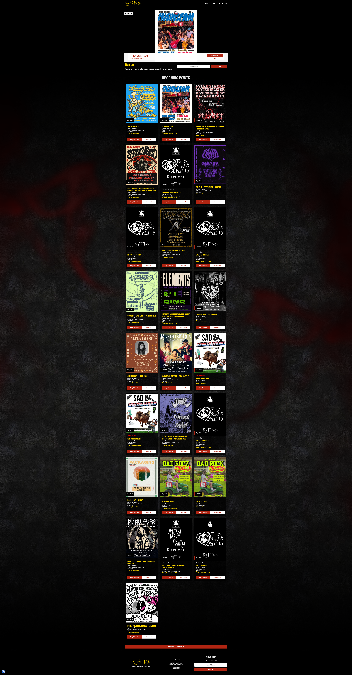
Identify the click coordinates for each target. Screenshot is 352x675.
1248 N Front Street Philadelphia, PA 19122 (176, 664)
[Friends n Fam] (176, 103)
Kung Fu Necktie (134, 133)
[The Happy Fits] (142, 103)
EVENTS (214, 3)
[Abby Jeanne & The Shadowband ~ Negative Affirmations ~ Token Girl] (142, 165)
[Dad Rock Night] (176, 477)
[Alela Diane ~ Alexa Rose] (142, 353)
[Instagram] (226, 3)
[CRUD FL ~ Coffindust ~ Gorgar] (210, 164)
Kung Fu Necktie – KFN (170, 133)
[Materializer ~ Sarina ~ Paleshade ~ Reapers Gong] (176, 36)
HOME (206, 3)
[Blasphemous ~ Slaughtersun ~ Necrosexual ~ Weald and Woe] (176, 413)
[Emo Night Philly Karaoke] (176, 166)
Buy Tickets (215, 55)
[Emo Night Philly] (142, 229)
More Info (149, 140)
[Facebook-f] (219, 3)
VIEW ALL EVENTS (176, 646)
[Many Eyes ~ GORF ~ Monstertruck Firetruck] (142, 538)
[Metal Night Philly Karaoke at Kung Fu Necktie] (176, 539)
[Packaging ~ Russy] (142, 477)
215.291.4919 (176, 668)
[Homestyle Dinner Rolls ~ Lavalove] (142, 602)
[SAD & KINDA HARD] (210, 353)
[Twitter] (222, 3)
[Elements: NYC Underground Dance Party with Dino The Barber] (176, 291)
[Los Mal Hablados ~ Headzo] (210, 291)
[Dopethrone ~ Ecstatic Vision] (176, 227)
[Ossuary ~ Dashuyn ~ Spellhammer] (142, 291)
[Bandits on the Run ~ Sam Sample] (176, 353)
